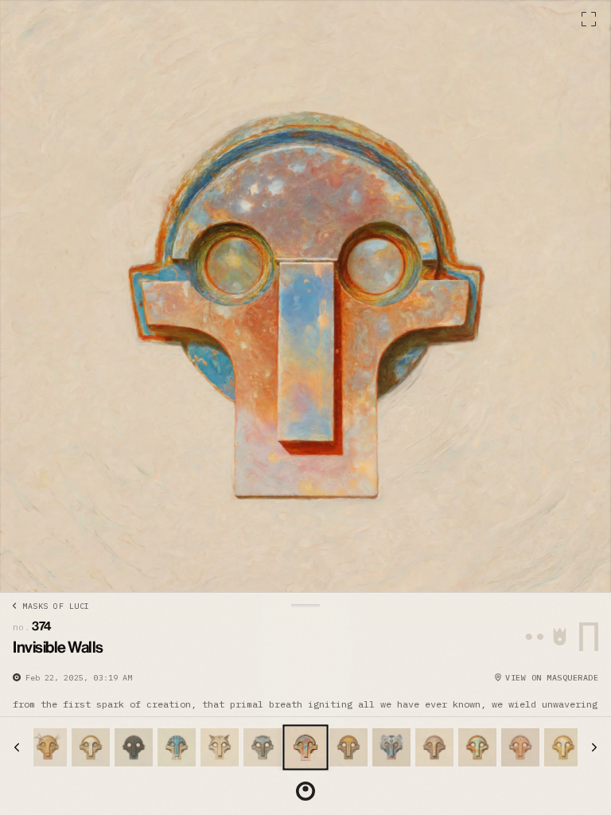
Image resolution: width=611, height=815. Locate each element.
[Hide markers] (305, 791)
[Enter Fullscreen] (589, 19)
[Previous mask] (16, 747)
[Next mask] (594, 747)
